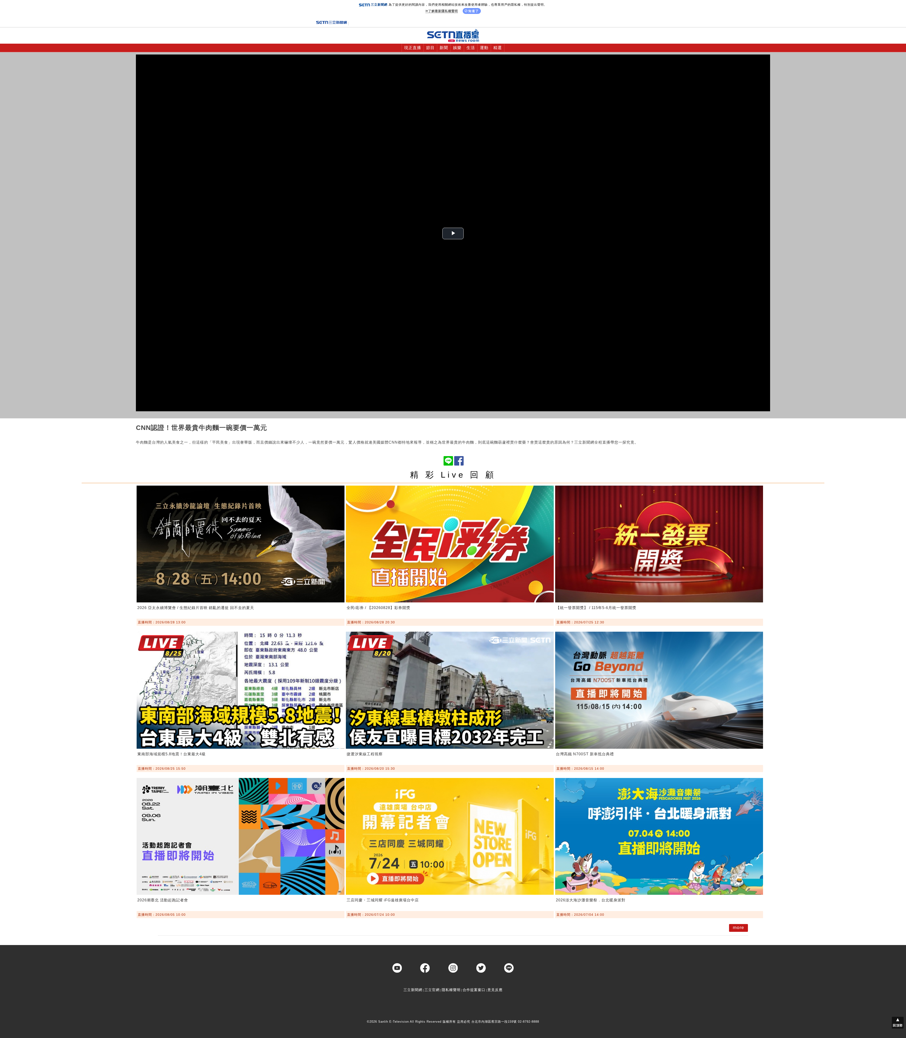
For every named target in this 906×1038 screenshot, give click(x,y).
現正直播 (412, 48)
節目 (430, 48)
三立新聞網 (412, 990)
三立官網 (432, 990)
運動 (484, 48)
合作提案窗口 (474, 990)
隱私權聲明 (451, 990)
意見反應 (495, 990)
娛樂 (457, 48)
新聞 (444, 48)
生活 (470, 48)
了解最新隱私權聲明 (443, 11)
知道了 (473, 11)
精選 (497, 48)
